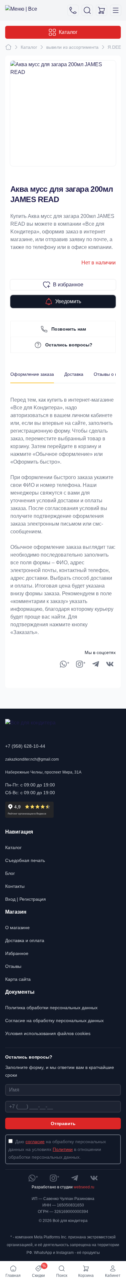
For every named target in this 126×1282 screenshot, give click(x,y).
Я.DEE (114, 47)
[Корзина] (101, 10)
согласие (35, 1141)
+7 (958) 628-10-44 (25, 746)
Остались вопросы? (68, 344)
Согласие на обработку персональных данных (54, 1020)
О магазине (17, 927)
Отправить (63, 1123)
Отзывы (13, 966)
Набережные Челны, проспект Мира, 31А (43, 772)
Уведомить (68, 301)
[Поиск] (87, 10)
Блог (10, 873)
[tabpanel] (63, 509)
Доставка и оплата (24, 940)
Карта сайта (18, 979)
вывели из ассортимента (72, 47)
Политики (63, 1149)
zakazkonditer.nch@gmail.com (32, 759)
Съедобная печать (25, 860)
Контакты (15, 886)
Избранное (16, 953)
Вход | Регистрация (25, 899)
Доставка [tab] (73, 374)
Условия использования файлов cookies (47, 1033)
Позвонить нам (68, 329)
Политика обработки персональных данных (51, 1007)
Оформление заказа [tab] (32, 374)
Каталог (68, 32)
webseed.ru (84, 1187)
